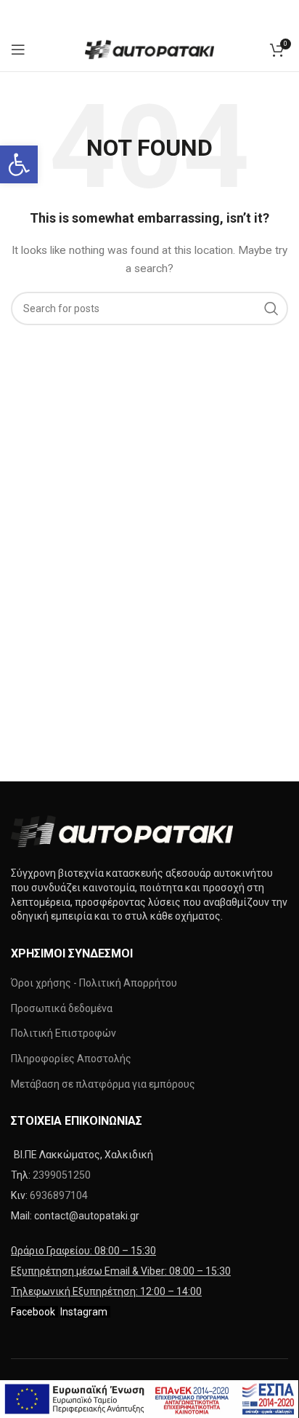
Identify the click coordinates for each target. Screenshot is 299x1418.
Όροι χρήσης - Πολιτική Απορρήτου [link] (94, 983)
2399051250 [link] (62, 1175)
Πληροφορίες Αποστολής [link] (71, 1058)
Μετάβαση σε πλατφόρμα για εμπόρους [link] (103, 1084)
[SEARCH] (271, 308)
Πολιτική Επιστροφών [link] (63, 1033)
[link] (19, 164)
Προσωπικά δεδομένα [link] (61, 1008)
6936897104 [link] (59, 1195)
